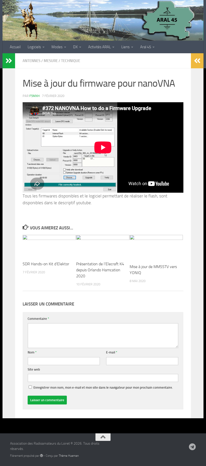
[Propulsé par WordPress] (41, 455)
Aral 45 (145, 47)
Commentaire (38, 319)
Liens (125, 47)
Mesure (51, 61)
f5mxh (34, 96)
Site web (34, 369)
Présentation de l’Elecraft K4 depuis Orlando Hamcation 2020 (100, 270)
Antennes (31, 61)
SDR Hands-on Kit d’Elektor (46, 264)
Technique (70, 61)
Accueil (15, 47)
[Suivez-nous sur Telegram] (192, 446)
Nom (32, 352)
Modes (57, 47)
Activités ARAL (99, 47)
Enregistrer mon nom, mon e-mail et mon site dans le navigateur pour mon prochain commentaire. (103, 387)
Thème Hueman (69, 455)
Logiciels (34, 47)
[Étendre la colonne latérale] (9, 60)
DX (75, 47)
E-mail (111, 352)
